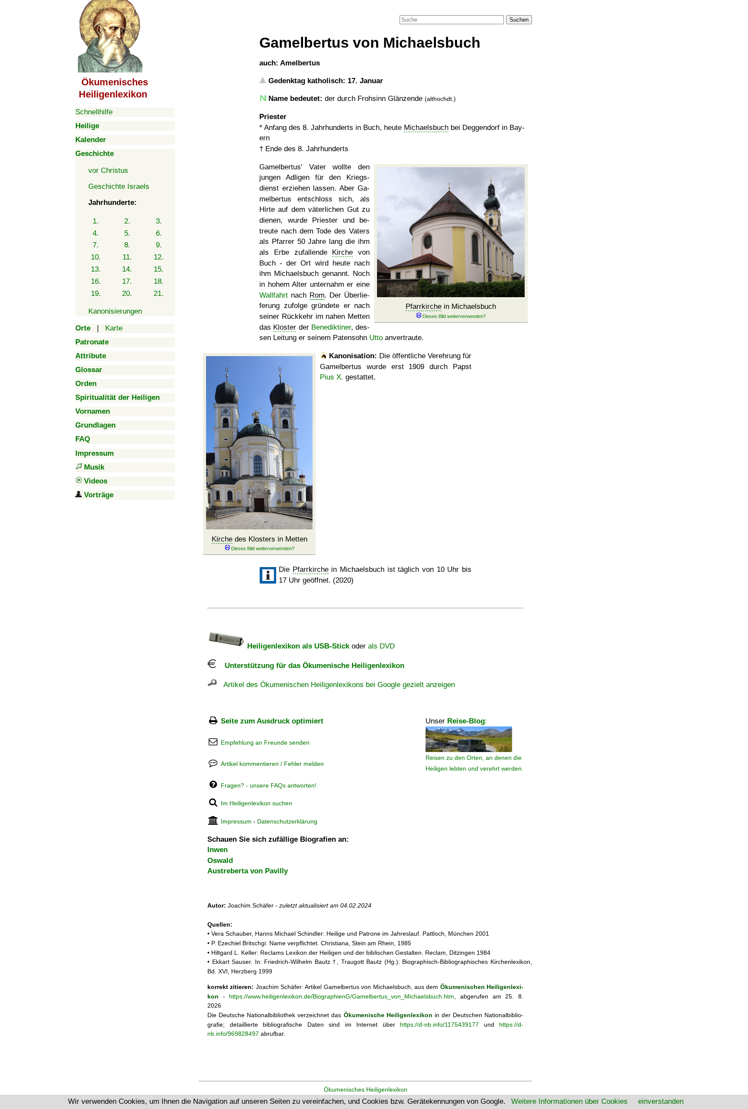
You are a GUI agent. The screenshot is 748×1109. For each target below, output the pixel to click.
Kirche (342, 252)
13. (96, 269)
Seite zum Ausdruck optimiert (272, 721)
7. (96, 245)
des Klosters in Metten (259, 539)
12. (159, 257)
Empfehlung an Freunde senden (265, 742)
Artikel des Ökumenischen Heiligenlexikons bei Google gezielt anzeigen (336, 685)
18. (159, 281)
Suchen (519, 19)
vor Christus (108, 170)
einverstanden (661, 1101)
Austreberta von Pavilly (247, 871)
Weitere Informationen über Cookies (569, 1101)
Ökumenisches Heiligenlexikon (365, 1089)
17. (127, 281)
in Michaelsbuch (451, 306)
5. (127, 233)
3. (159, 221)
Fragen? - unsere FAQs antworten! (268, 785)
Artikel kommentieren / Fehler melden (272, 763)
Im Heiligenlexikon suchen (256, 803)
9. (159, 245)
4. (96, 233)
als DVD (381, 646)
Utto (376, 338)
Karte (114, 328)
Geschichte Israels (118, 186)
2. (127, 221)
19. (96, 293)
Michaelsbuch (426, 127)
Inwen (217, 850)
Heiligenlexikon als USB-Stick (297, 646)
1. (96, 221)
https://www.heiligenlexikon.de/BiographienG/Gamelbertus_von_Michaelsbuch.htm (341, 996)
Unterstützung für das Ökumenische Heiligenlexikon (310, 666)
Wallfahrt (273, 295)
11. (127, 257)
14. (127, 269)
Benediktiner (331, 327)
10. (96, 257)
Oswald (220, 860)
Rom (317, 295)
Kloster (284, 327)
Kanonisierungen (115, 311)
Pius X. (331, 377)
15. (159, 269)
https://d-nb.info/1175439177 (439, 1024)
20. (127, 293)
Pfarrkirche (424, 306)
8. (127, 245)
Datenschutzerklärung (287, 821)
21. (159, 293)
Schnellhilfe (94, 112)
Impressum (236, 821)
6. (159, 233)
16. (96, 281)
